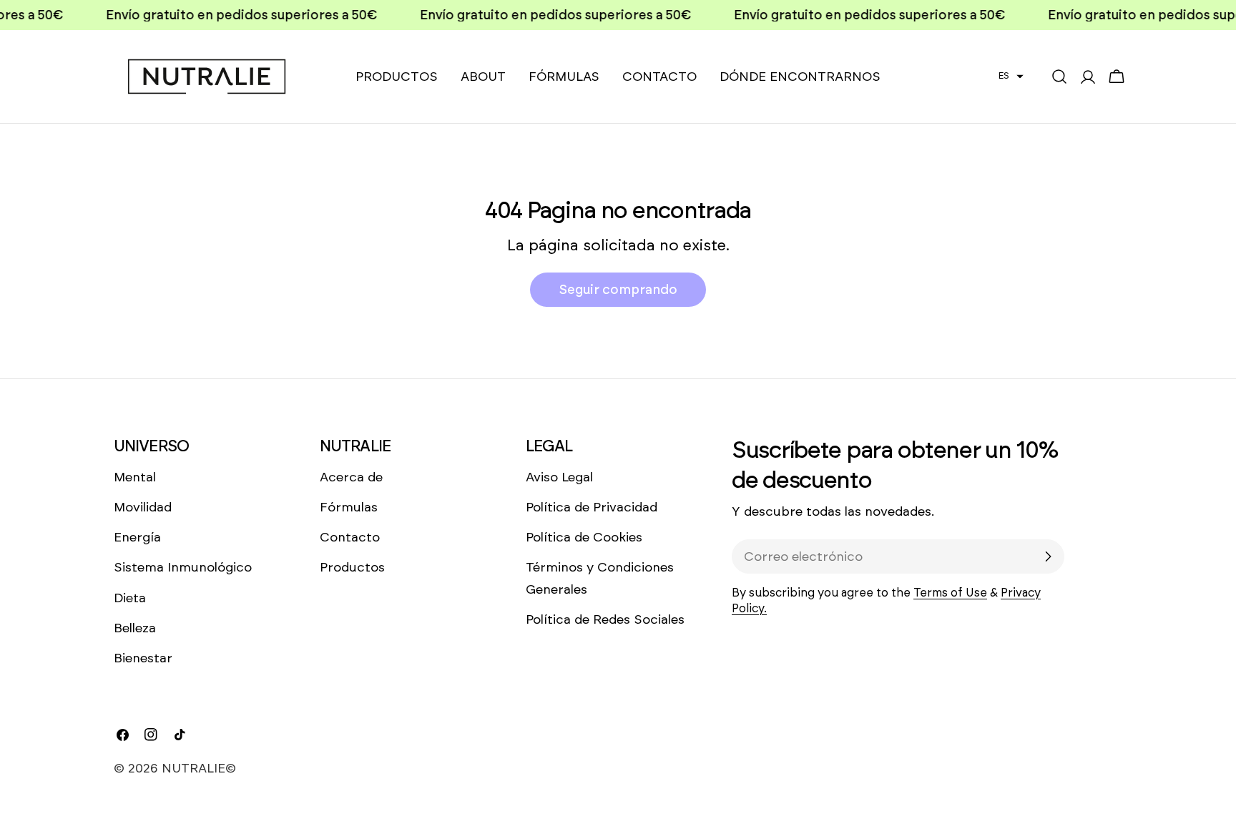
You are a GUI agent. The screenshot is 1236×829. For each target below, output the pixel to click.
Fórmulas (349, 507)
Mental (135, 477)
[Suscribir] (1048, 556)
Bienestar (143, 658)
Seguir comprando (618, 290)
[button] (1011, 75)
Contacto (350, 537)
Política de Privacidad (591, 507)
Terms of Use (950, 592)
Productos (352, 567)
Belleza (135, 628)
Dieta (130, 598)
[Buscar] (1059, 76)
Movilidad (143, 507)
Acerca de (351, 477)
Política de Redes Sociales (605, 619)
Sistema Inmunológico (183, 567)
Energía (137, 537)
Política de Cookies (584, 537)
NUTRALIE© (199, 768)
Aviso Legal (559, 477)
